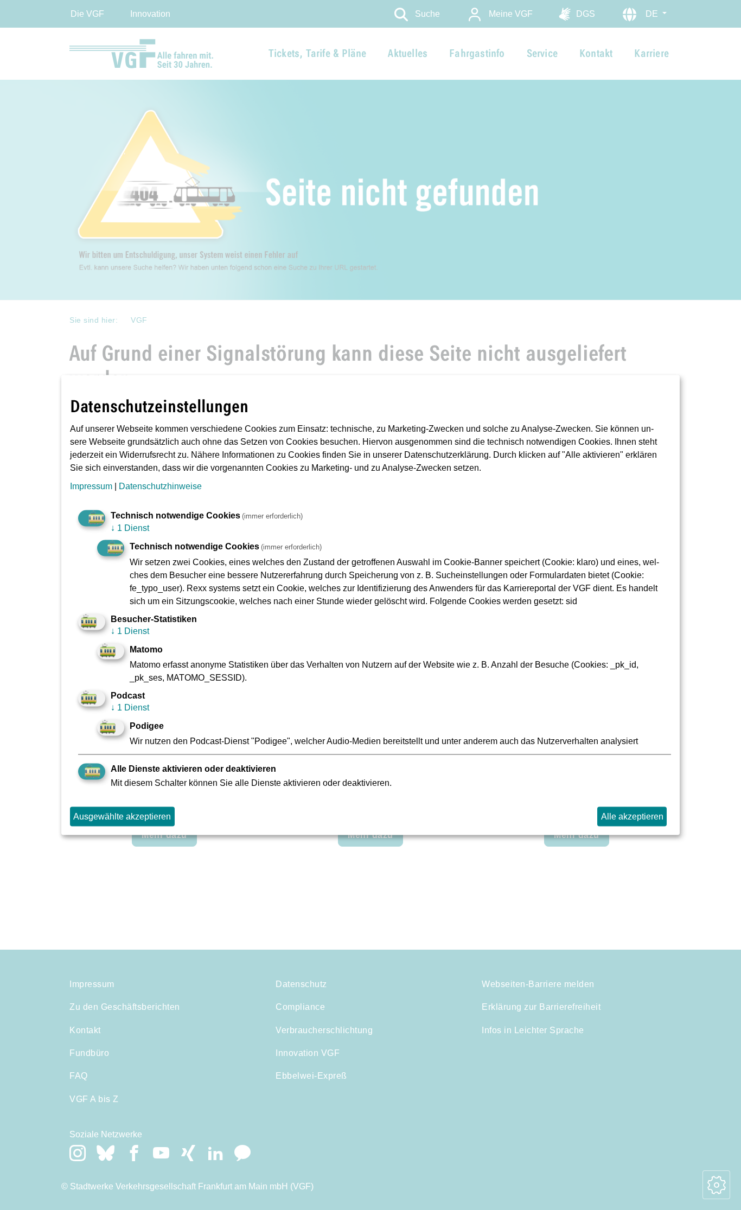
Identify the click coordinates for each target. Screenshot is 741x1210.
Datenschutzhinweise (160, 486)
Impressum (91, 486)
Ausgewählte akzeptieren (122, 816)
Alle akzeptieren (632, 816)
